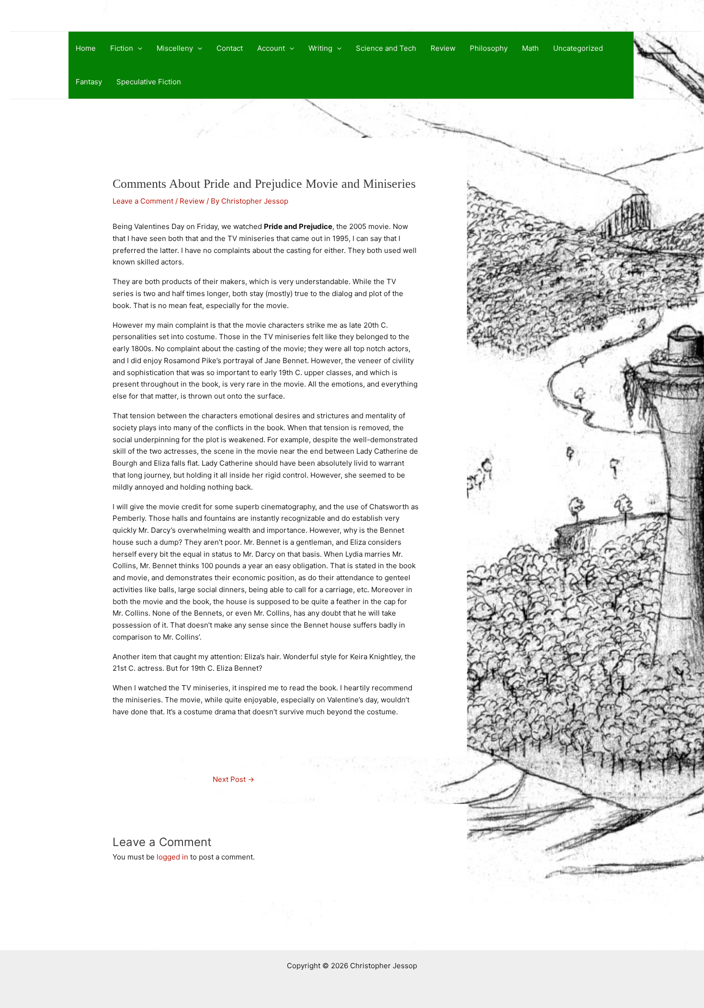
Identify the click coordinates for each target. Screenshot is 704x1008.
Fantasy (89, 81)
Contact (229, 48)
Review (443, 48)
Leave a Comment (143, 201)
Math (530, 48)
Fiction (121, 48)
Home (86, 48)
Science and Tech (386, 48)
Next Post (233, 779)
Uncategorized (578, 48)
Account (271, 48)
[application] (137, 48)
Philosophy (489, 48)
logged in (172, 856)
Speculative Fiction (148, 81)
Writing (320, 48)
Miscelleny (175, 48)
